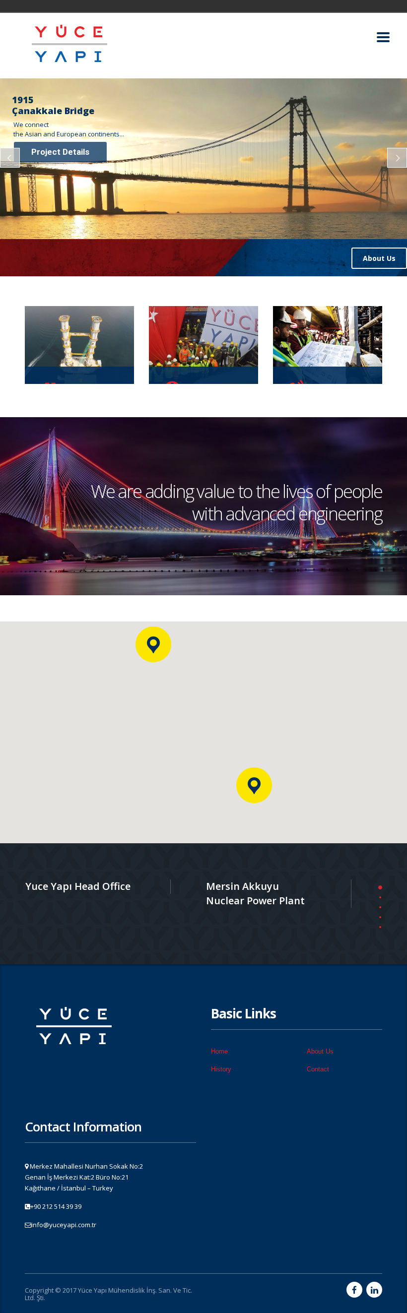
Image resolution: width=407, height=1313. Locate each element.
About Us (379, 258)
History (221, 1069)
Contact (318, 1069)
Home (219, 1051)
